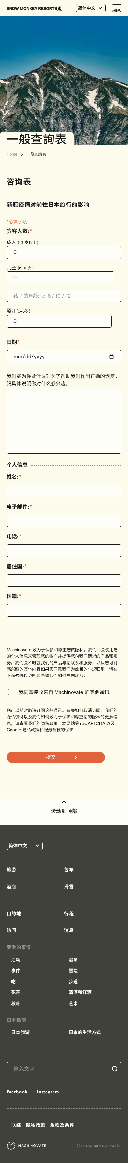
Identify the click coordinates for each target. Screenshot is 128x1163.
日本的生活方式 (85, 1032)
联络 (16, 1125)
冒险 (73, 971)
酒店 (11, 887)
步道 (73, 982)
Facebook (17, 1092)
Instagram (48, 1092)
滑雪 (69, 887)
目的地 (14, 914)
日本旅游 (20, 1032)
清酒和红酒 (80, 992)
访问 (11, 930)
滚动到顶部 (64, 811)
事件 (15, 971)
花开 (15, 992)
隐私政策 (35, 1125)
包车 (69, 870)
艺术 (73, 1004)
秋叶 (15, 1004)
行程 (69, 914)
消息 (69, 930)
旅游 (11, 870)
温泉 (73, 960)
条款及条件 (62, 1125)
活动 (15, 960)
